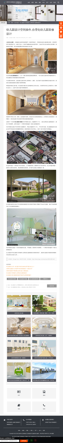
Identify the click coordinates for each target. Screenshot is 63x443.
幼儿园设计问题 (23, 279)
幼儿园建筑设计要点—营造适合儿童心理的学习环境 (23, 287)
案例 (36, 2)
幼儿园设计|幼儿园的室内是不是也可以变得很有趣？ (18, 275)
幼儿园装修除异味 (34, 279)
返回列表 (52, 286)
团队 (40, 2)
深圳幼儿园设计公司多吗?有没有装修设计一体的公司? (19, 268)
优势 (32, 2)
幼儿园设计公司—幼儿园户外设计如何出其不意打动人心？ (20, 266)
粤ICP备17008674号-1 (45, 433)
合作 (51, 2)
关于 (47, 2)
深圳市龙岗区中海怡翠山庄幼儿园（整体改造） (17, 270)
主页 (9, 22)
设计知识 (16, 22)
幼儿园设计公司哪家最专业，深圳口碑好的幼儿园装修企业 (25, 285)
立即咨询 (23, 440)
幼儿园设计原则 (12, 279)
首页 (29, 2)
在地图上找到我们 (49, 419)
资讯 (43, 2)
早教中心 (45, 279)
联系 (55, 2)
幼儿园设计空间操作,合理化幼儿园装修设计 (16, 273)
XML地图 (52, 433)
